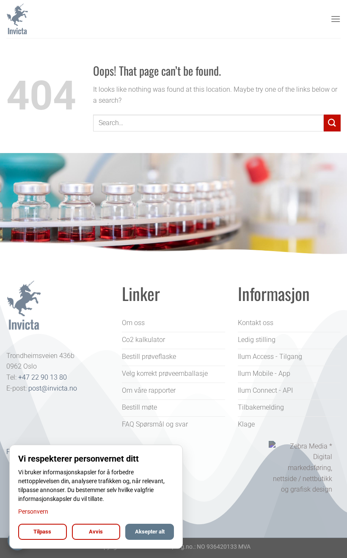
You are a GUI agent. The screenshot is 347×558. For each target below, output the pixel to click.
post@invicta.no (52, 388)
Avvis (96, 531)
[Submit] (332, 123)
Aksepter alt (150, 531)
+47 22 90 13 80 (42, 377)
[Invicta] (48, 19)
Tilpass (42, 531)
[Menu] (335, 18)
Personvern (33, 511)
